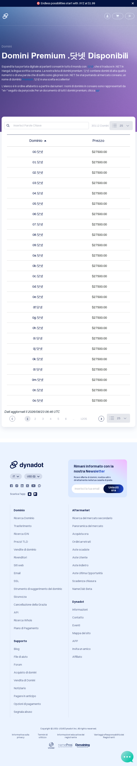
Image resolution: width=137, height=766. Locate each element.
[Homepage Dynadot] (6, 16)
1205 (83, 419)
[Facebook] (11, 485)
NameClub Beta (82, 589)
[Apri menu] (129, 16)
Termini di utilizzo (43, 735)
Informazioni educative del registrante (70, 735)
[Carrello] (117, 16)
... (73, 419)
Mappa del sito (81, 633)
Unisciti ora (113, 489)
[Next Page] (101, 419)
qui (97, 90)
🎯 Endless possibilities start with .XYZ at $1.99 (66, 3)
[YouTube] (33, 485)
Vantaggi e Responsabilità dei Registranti (109, 735)
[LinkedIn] (22, 485)
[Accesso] (107, 16)
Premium (27, 79)
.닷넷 (90, 66)
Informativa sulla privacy (20, 735)
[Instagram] (16, 485)
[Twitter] (27, 485)
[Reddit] (39, 485)
